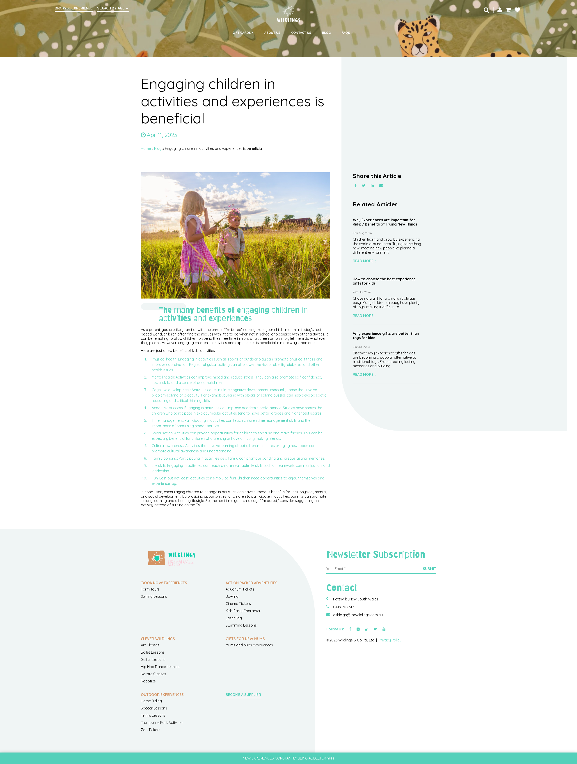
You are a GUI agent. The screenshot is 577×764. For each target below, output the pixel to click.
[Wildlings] (288, 13)
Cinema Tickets (238, 603)
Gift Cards (241, 33)
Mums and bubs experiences (249, 645)
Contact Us (301, 33)
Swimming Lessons (241, 625)
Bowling (232, 596)
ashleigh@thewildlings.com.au (358, 615)
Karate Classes (153, 674)
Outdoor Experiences (162, 694)
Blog (326, 33)
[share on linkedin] (372, 185)
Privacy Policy (390, 640)
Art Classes (150, 645)
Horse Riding (151, 701)
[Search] (486, 9)
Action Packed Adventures (251, 583)
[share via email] (381, 185)
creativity (191, 395)
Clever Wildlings (158, 638)
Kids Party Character (243, 611)
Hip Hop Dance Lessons (160, 666)
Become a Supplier (243, 694)
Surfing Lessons (154, 596)
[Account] (500, 9)
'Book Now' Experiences (164, 583)
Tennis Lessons (153, 715)
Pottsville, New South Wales (355, 599)
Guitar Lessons (153, 659)
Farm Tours (150, 589)
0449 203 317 (343, 607)
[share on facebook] (355, 185)
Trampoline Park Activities (162, 722)
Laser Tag (234, 618)
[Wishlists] (517, 9)
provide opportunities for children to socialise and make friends (249, 433)
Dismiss (328, 758)
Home (146, 148)
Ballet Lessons (153, 652)
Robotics (148, 681)
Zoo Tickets (150, 730)
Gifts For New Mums (245, 638)
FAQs (345, 33)
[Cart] (508, 9)
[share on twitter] (363, 185)
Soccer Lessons (154, 708)
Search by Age (111, 8)
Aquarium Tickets (240, 589)
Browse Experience (74, 8)
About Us (272, 33)
